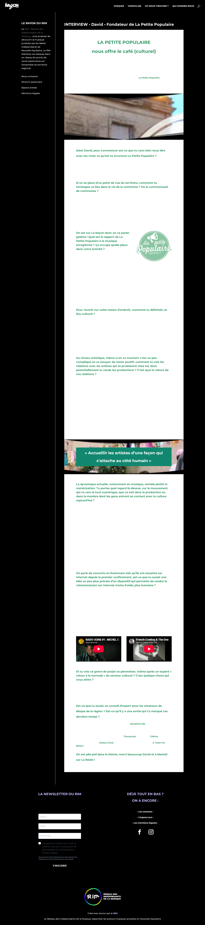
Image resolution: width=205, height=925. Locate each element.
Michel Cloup (163, 608)
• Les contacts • (145, 811)
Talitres (154, 736)
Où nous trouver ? (157, 6)
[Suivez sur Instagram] (151, 832)
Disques (119, 6)
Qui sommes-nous (183, 6)
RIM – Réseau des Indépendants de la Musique (32, 33)
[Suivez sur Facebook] (139, 832)
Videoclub (134, 6)
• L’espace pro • (145, 817)
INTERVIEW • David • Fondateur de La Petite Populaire (119, 24)
